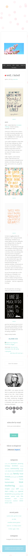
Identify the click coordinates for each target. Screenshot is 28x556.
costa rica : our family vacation (14, 525)
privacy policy (12, 549)
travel (15, 498)
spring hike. (8, 351)
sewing (21, 489)
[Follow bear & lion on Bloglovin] (14, 450)
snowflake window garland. (14, 522)
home (21, 479)
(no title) (14, 519)
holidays (7, 479)
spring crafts (19, 494)
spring (17, 349)
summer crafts (15, 496)
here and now (14, 347)
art (9, 463)
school (12, 489)
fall (5, 474)
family (16, 473)
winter (21, 500)
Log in (21, 549)
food (21, 474)
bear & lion (14, 48)
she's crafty (9, 491)
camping (21, 466)
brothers (15, 466)
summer (7, 496)
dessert (9, 471)
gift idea (16, 476)
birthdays (7, 466)
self (14, 349)
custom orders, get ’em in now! (14, 516)
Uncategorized (8, 500)
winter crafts (8, 503)
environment (19, 471)
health (21, 477)
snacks (15, 491)
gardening (13, 476)
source (14, 119)
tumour (21, 498)
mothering (10, 485)
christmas (7, 468)
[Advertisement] (14, 15)
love (12, 349)
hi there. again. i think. (14, 529)
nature (21, 486)
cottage (21, 468)
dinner (13, 471)
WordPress (21, 547)
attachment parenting (17, 463)
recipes (7, 489)
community (14, 468)
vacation (15, 500)
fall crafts (10, 474)
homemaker (7, 349)
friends (7, 477)
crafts (6, 471)
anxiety (6, 463)
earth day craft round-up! (16, 353)
